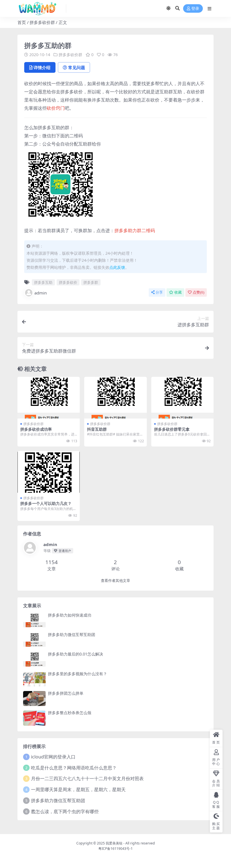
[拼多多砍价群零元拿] (182, 398)
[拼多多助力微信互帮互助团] (34, 639)
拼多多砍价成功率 (36, 429)
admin (40, 293)
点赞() (198, 292)
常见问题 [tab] (76, 67)
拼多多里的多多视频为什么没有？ (77, 673)
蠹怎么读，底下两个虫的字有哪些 (65, 811)
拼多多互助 (43, 282)
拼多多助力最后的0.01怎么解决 (75, 654)
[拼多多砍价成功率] (48, 398)
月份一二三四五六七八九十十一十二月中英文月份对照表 (87, 778)
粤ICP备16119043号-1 (115, 848)
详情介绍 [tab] (42, 67)
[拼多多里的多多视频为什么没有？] (34, 679)
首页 (21, 22)
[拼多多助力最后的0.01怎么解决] (34, 659)
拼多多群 (90, 282)
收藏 (178, 292)
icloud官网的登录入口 (53, 757)
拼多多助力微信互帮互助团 (71, 634)
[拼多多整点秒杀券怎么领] (34, 717)
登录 (195, 8)
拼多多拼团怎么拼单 (65, 693)
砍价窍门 (56, 108)
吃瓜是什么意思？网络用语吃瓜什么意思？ (74, 768)
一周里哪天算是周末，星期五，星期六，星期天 (78, 789)
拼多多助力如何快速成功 (69, 615)
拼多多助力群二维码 (134, 230)
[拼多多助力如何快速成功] (34, 620)
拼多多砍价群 (42, 22)
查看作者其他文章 (115, 580)
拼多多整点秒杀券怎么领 (69, 712)
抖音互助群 (97, 429)
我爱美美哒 (114, 843)
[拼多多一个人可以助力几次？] (48, 472)
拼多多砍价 (68, 282)
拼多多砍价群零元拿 (172, 429)
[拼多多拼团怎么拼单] (34, 698)
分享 (159, 292)
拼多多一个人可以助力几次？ (46, 503)
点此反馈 (117, 267)
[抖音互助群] (115, 398)
